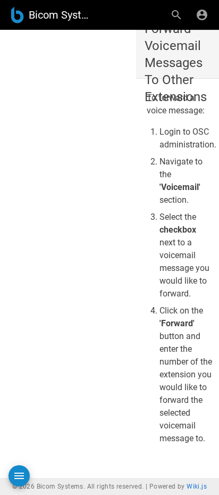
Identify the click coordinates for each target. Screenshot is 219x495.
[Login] (202, 15)
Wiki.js (197, 486)
